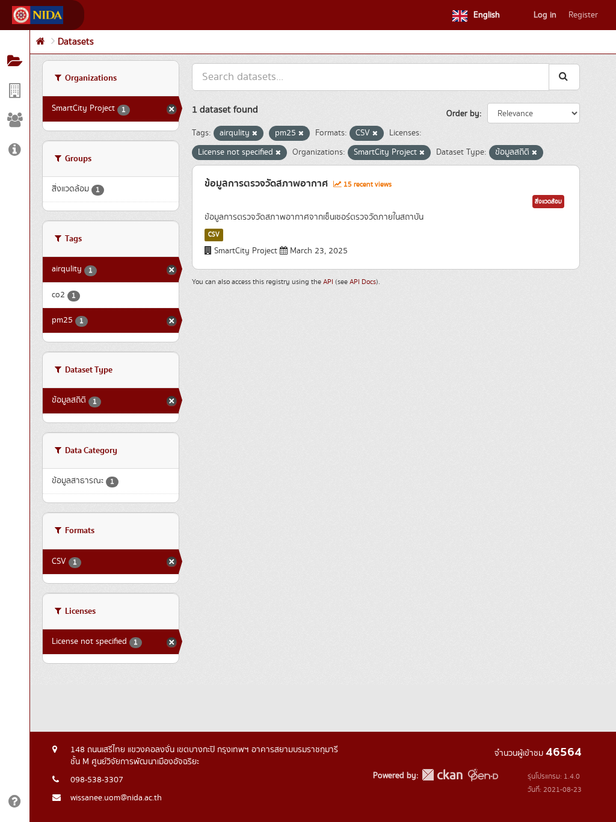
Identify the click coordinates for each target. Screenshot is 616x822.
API (328, 282)
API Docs (363, 282)
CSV (214, 234)
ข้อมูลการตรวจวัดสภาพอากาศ (266, 183)
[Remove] (254, 133)
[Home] (40, 42)
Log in (545, 15)
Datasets (76, 42)
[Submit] (564, 77)
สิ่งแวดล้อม (548, 201)
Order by (462, 114)
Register (583, 15)
